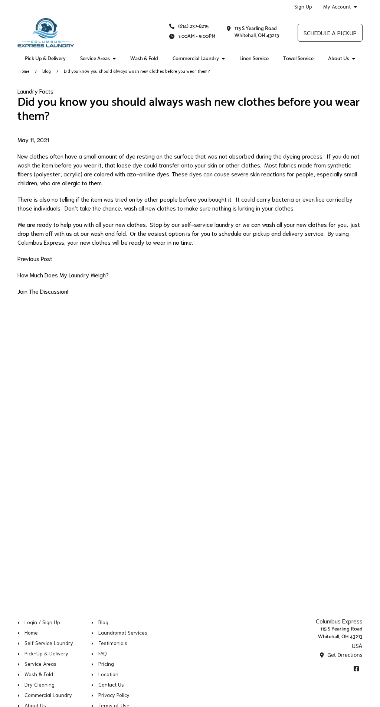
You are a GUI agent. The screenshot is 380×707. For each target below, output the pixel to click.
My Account (337, 6)
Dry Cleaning (39, 684)
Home (24, 71)
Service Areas (40, 663)
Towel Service (298, 59)
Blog (46, 71)
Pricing (106, 663)
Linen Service (254, 59)
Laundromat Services (122, 632)
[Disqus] (190, 396)
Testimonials (112, 642)
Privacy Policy (114, 694)
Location (108, 674)
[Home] (45, 32)
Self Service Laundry (48, 642)
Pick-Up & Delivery (46, 653)
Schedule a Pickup (330, 32)
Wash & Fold (144, 59)
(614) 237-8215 (193, 26)
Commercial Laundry (48, 694)
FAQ (102, 653)
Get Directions (344, 654)
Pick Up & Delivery (45, 59)
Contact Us (111, 684)
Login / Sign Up (42, 622)
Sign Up (303, 6)
